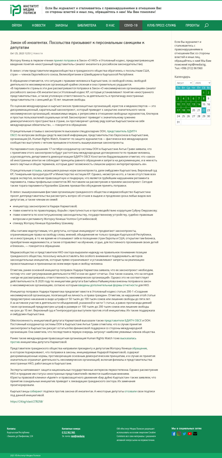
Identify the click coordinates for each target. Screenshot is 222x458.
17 (178, 110)
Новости (38, 25)
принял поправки (65, 60)
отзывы (37, 170)
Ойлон (17, 25)
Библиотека (87, 25)
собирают (36, 391)
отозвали (130, 391)
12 (188, 104)
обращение (139, 348)
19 (188, 110)
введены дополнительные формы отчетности (108, 285)
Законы (61, 25)
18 (183, 110)
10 (178, 104)
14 (198, 104)
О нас (110, 25)
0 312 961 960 (68, 432)
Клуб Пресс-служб (161, 25)
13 (193, 104)
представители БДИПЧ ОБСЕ (123, 320)
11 (183, 104)
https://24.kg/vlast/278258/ (26, 401)
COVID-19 (130, 25)
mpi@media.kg (78, 436)
